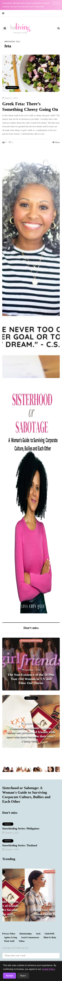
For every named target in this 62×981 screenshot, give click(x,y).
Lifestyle (31, 698)
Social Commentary (31, 641)
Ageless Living (10, 937)
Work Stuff (28, 872)
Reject (23, 975)
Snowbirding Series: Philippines (20, 828)
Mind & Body (49, 937)
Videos (22, 941)
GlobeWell (49, 934)
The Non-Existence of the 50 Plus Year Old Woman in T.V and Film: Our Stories (31, 679)
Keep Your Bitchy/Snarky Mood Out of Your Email (29, 912)
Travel (8, 824)
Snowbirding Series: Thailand (19, 845)
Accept (9, 975)
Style (38, 934)
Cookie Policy (48, 969)
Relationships (26, 934)
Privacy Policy (8, 934)
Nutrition (12, 87)
